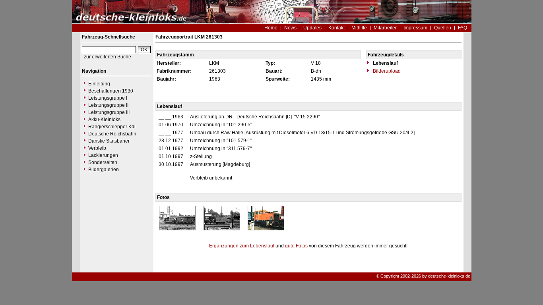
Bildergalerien (103, 169)
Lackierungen (103, 155)
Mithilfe (359, 28)
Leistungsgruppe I (107, 98)
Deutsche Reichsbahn (112, 134)
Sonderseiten (102, 162)
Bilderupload (386, 71)
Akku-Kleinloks (104, 119)
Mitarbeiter (385, 28)
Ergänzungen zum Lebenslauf (241, 246)
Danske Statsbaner (109, 141)
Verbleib (97, 148)
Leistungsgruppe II (108, 105)
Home (270, 28)
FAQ (462, 28)
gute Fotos (296, 246)
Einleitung (99, 84)
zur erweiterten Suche (107, 57)
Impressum (415, 28)
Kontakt (336, 28)
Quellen (442, 28)
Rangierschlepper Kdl (112, 126)
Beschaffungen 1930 (110, 91)
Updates (312, 28)
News (290, 28)
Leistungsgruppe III (109, 112)
